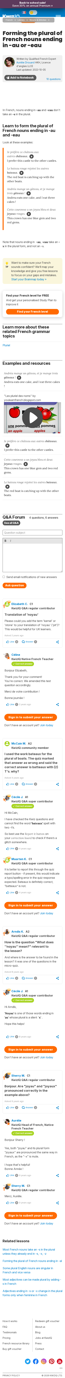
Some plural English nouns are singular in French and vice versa (28, 1270)
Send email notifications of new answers (31, 577)
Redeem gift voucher (47, 1321)
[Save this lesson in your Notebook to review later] (20, 77)
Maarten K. (19, 859)
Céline (15, 654)
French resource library (16, 1343)
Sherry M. (18, 1075)
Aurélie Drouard (25, 62)
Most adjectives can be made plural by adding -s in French (32, 1281)
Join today (46, 725)
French (9, 20)
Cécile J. (17, 797)
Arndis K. (17, 931)
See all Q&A (11, 522)
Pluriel (6, 345)
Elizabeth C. (19, 604)
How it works (10, 1321)
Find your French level (32, 311)
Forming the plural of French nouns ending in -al (32, 1261)
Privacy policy (11, 1375)
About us (40, 1326)
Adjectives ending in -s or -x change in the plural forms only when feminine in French (32, 1293)
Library (21, 20)
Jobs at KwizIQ (43, 1337)
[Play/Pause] (31, 156)
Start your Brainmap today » (28, 279)
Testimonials (10, 1332)
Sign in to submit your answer (30, 717)
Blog (37, 1332)
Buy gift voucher (12, 1348)
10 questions (53, 79)
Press (38, 1343)
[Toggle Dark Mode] (33, 12)
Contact (39, 1348)
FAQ (5, 1326)
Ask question (14, 585)
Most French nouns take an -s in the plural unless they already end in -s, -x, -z (29, 1251)
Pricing (6, 1337)
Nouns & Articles (38, 20)
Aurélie (16, 1120)
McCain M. (18, 743)
